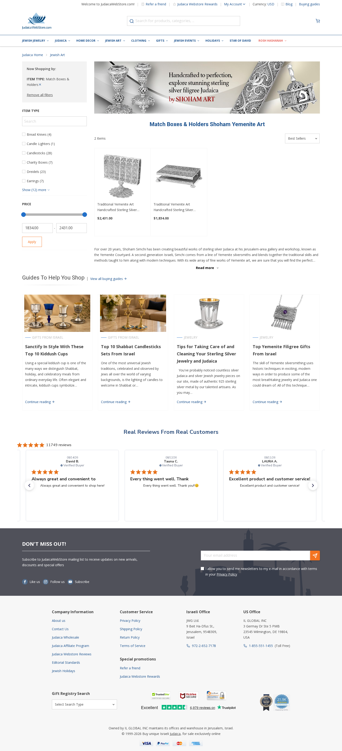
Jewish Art (113, 41)
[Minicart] (318, 21)
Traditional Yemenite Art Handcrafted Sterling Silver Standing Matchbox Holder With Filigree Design (121, 207)
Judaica (61, 41)
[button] (29, 485)
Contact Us (60, 629)
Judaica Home (32, 55)
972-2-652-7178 (204, 645)
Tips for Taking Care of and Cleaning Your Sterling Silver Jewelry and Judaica (206, 354)
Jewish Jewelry (33, 41)
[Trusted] (161, 696)
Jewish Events (185, 41)
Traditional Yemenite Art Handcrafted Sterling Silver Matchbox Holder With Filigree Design (176, 207)
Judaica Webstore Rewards (197, 4)
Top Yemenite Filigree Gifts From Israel (281, 350)
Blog (288, 4)
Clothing (138, 41)
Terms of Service (132, 645)
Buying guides (309, 4)
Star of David (240, 41)
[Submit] (131, 21)
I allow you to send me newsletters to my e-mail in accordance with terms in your (261, 571)
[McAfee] (188, 696)
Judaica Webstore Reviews (71, 654)
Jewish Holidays (63, 671)
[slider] (23, 214)
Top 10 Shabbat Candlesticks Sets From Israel (131, 350)
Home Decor (85, 41)
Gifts (160, 41)
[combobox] (183, 21)
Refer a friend (156, 4)
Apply (32, 241)
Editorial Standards (66, 662)
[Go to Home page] (36, 21)
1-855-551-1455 (261, 645)
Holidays (212, 41)
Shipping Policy (131, 629)
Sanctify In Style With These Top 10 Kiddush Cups (54, 350)
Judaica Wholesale (65, 637)
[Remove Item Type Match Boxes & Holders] (40, 84)
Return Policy (130, 637)
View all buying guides (107, 278)
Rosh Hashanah (270, 41)
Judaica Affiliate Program (70, 645)
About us (58, 620)
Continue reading (38, 402)
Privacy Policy (227, 574)
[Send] (315, 555)
